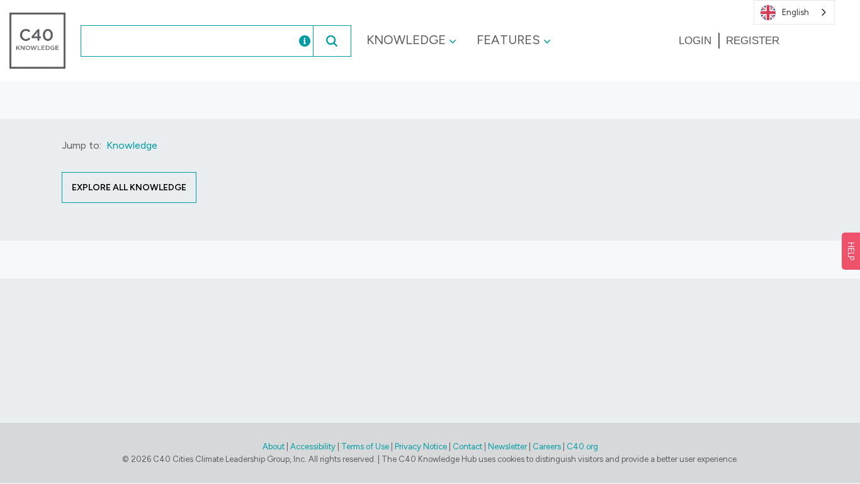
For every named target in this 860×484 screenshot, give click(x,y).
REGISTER (752, 41)
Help (851, 251)
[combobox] (175, 41)
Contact (467, 446)
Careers (547, 446)
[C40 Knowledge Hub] (37, 40)
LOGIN (695, 41)
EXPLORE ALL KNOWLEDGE (129, 187)
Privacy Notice (421, 446)
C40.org (582, 446)
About (274, 446)
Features (508, 39)
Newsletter (507, 446)
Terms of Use (365, 446)
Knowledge (406, 39)
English (795, 12)
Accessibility (313, 446)
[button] (332, 41)
